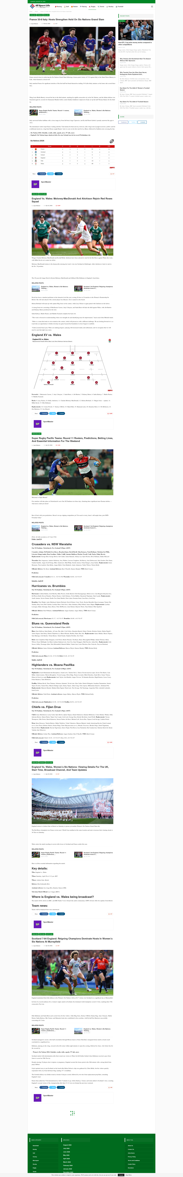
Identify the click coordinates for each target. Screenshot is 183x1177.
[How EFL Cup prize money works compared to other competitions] (135, 30)
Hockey (111, 6)
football (35, 1107)
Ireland (46, 15)
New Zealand (36, 433)
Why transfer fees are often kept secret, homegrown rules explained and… (133, 73)
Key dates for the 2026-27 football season (134, 102)
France (39, 15)
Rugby (93, 6)
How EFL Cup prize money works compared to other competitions (135, 43)
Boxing (59, 6)
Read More (129, 1175)
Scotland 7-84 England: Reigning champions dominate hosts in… (98, 287)
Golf (67, 6)
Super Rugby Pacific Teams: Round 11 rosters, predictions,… (54, 111)
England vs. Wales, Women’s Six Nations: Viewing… (97, 111)
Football (120, 6)
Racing (84, 6)
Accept (121, 1175)
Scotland (43, 194)
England (33, 15)
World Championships (47, 1107)
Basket (75, 6)
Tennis (102, 6)
